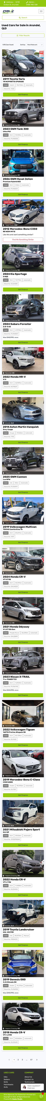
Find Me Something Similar (23, 240)
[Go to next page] (36, 1060)
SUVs (6, 1082)
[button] (41, 11)
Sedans (7, 1079)
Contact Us (29, 1079)
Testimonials (29, 1082)
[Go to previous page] (9, 1060)
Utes (5, 1077)
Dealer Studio (17, 1099)
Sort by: (23, 44)
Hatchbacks (8, 1085)
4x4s (6, 1087)
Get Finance (23, 95)
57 (31, 1060)
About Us (28, 1077)
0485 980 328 (31, 5)
